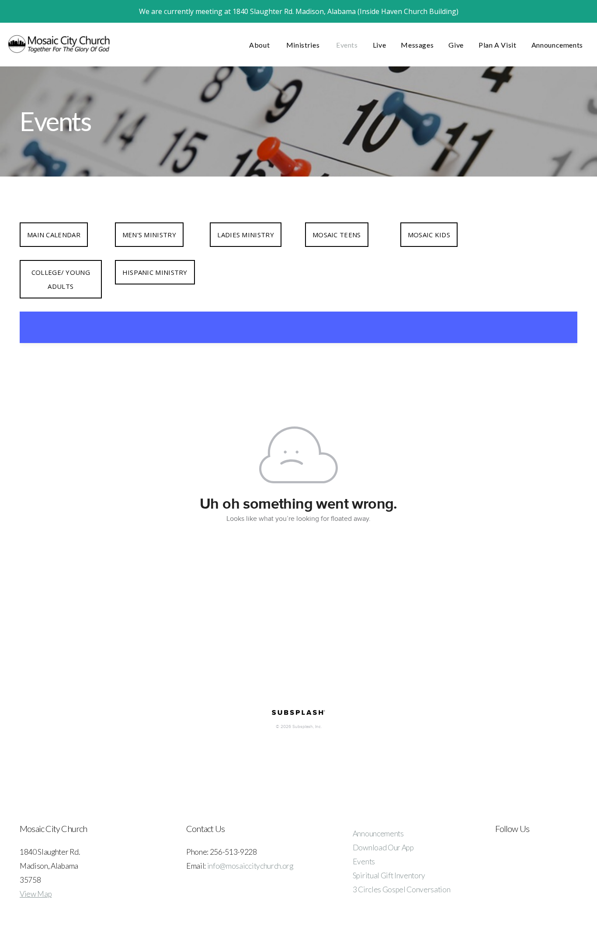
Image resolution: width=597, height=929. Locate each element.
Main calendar (53, 234)
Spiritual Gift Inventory (389, 875)
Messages (417, 45)
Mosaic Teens (336, 234)
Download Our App (383, 847)
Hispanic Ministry (154, 272)
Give (456, 45)
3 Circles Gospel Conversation (402, 889)
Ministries (303, 45)
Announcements (557, 45)
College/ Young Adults (60, 279)
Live (379, 45)
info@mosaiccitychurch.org (250, 865)
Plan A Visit (498, 45)
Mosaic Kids (429, 234)
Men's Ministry (149, 234)
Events (347, 45)
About (260, 45)
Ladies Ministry (245, 234)
